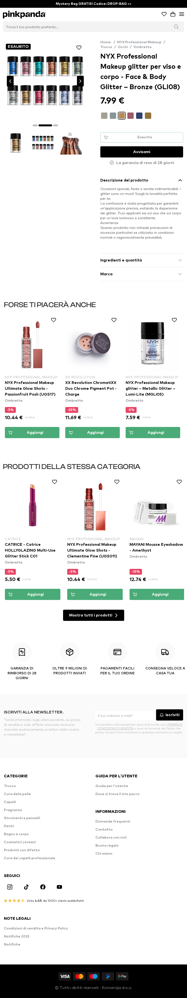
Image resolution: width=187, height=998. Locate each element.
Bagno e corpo (16, 834)
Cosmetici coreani (20, 842)
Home (107, 42)
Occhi (123, 47)
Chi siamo (103, 853)
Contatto (104, 829)
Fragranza (13, 810)
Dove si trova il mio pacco (117, 794)
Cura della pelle (17, 794)
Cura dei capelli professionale (29, 858)
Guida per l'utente (111, 786)
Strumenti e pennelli (22, 818)
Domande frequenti (112, 821)
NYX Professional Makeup (139, 42)
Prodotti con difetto (22, 850)
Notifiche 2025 (16, 936)
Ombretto (142, 47)
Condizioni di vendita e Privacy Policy (36, 928)
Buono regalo (107, 845)
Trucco (106, 47)
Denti (9, 826)
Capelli (10, 802)
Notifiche (12, 944)
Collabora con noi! (111, 837)
